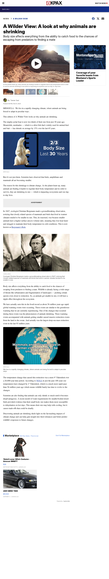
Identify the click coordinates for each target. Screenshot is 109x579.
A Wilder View (20, 19)
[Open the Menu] (3, 3)
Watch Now (100, 3)
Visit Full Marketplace (63, 435)
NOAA (39, 380)
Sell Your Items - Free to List (29, 436)
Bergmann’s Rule (18, 227)
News (6, 19)
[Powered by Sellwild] (66, 501)
